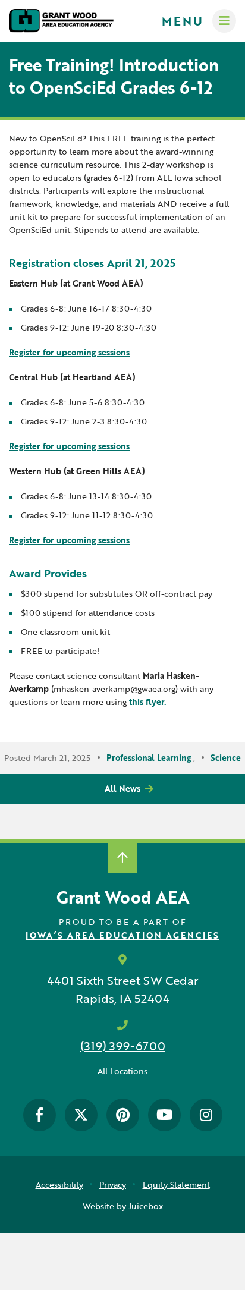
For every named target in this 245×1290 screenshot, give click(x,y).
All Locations (122, 1071)
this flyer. (146, 702)
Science (226, 757)
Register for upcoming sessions (69, 352)
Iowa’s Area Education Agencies (122, 935)
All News (122, 788)
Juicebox (145, 1206)
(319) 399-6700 (122, 1046)
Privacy (112, 1184)
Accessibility (59, 1184)
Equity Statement (176, 1184)
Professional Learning (148, 757)
